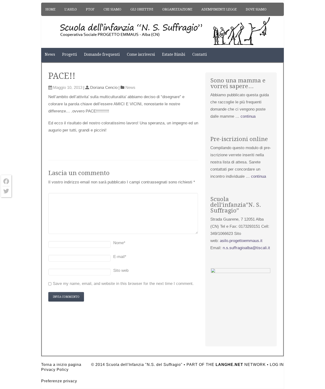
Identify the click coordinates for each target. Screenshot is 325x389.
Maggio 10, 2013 (67, 87)
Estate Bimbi (173, 54)
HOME (50, 9)
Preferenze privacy (59, 381)
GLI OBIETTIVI (141, 9)
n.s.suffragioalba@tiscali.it (246, 248)
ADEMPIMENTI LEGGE (219, 9)
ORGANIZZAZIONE (177, 9)
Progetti (69, 54)
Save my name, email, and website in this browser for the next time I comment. (123, 283)
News (50, 54)
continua (248, 116)
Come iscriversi (141, 54)
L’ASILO (70, 9)
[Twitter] (6, 191)
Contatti (199, 54)
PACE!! (61, 76)
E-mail (119, 256)
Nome (119, 243)
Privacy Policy (55, 370)
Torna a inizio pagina (61, 365)
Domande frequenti (102, 54)
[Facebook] (6, 181)
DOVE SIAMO (256, 9)
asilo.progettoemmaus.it (241, 240)
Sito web (120, 270)
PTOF (90, 9)
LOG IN (277, 365)
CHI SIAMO (112, 9)
